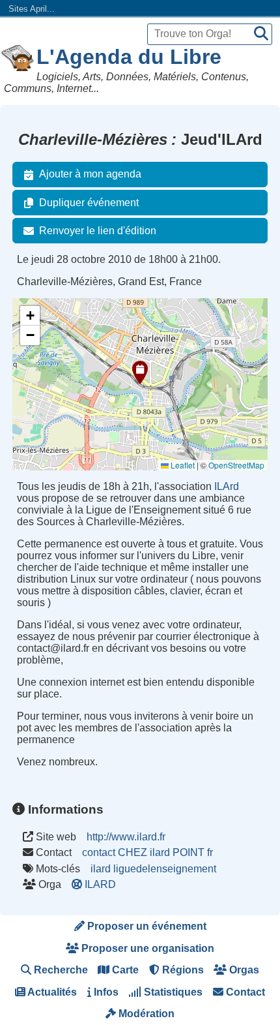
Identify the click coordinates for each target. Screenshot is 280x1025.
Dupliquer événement (89, 202)
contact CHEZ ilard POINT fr (147, 852)
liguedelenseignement (164, 868)
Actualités (51, 992)
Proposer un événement (145, 926)
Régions (182, 969)
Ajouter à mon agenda (90, 173)
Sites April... (31, 9)
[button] (140, 373)
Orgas (243, 969)
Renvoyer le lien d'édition (97, 230)
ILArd (226, 486)
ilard (101, 868)
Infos (105, 992)
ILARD (100, 884)
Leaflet (182, 464)
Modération (145, 1013)
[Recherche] (261, 34)
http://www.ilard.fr (126, 836)
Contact (244, 992)
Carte (124, 969)
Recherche (59, 969)
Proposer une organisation (146, 948)
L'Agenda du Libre (128, 57)
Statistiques (172, 992)
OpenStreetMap (236, 464)
